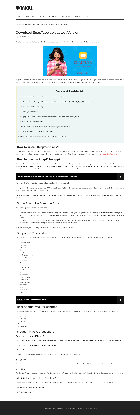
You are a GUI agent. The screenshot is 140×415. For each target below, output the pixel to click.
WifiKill (24, 8)
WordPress (88, 408)
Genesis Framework (78, 408)
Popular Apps (27, 392)
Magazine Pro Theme (62, 408)
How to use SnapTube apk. (108, 154)
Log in (95, 408)
